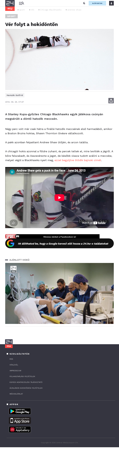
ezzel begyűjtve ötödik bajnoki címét (78, 160)
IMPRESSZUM (15, 371)
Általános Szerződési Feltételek (26, 388)
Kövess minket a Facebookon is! (60, 237)
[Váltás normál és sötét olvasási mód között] (84, 3)
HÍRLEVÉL (14, 365)
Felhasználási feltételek (22, 376)
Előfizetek (97, 3)
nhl (32, 10)
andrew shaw (74, 10)
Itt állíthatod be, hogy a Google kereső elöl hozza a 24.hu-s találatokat (63, 243)
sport (22, 10)
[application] (59, 293)
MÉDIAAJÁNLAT (16, 394)
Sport (11, 16)
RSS (11, 359)
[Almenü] (21, 3)
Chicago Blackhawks (50, 10)
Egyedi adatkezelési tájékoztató (26, 382)
